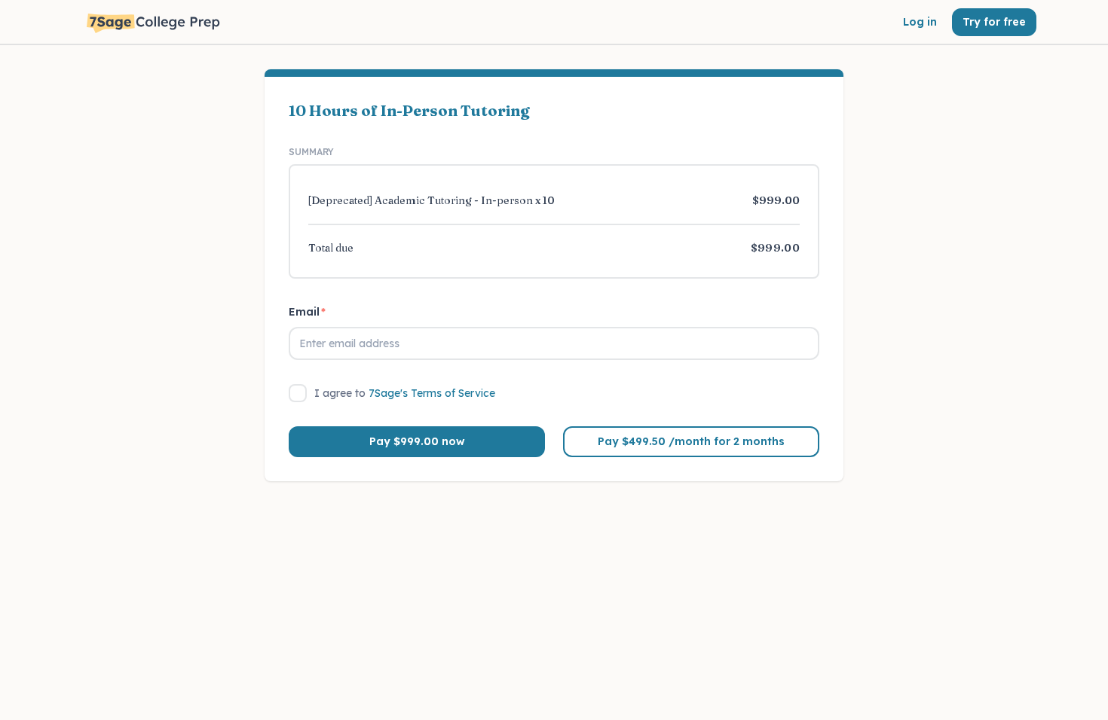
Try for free (994, 22)
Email (307, 312)
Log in (920, 22)
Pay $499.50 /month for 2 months (691, 441)
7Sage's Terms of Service (432, 393)
